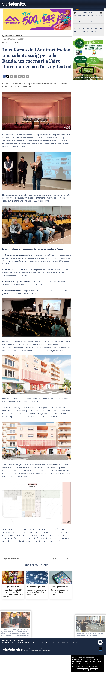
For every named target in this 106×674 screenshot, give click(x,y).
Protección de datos (53, 649)
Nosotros (57, 643)
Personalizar (94, 670)
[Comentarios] (20, 76)
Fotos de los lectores (31, 643)
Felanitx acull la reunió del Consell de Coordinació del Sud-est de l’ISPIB (89, 635)
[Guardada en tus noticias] (15, 76)
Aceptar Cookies (83, 670)
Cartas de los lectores (11, 643)
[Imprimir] (11, 76)
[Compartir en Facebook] (4, 76)
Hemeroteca (47, 643)
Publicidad (66, 643)
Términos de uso (40, 649)
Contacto (76, 643)
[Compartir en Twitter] (7, 76)
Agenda (76, 10)
